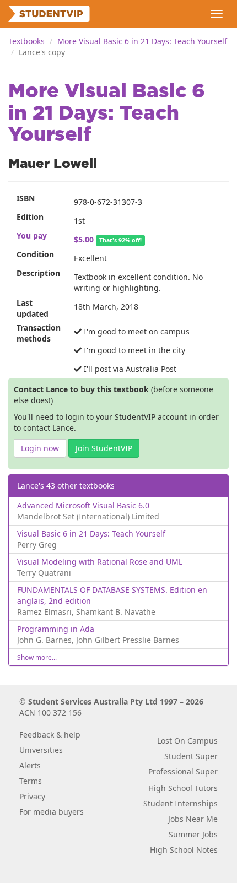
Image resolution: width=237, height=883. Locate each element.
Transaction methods (39, 333)
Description (38, 273)
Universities (41, 750)
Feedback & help (49, 734)
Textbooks (26, 41)
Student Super (191, 756)
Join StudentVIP (104, 448)
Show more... (37, 657)
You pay (32, 235)
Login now (40, 448)
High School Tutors (183, 788)
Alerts (30, 765)
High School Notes (184, 849)
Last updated (33, 308)
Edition (30, 217)
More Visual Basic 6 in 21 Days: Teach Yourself (142, 41)
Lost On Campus (187, 740)
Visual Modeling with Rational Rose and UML (99, 561)
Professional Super (183, 771)
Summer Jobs (193, 834)
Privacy (32, 796)
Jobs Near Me (193, 819)
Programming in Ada (55, 629)
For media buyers (51, 811)
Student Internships (180, 803)
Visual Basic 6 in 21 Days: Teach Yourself (91, 533)
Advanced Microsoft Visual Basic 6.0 (83, 505)
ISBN (26, 198)
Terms (30, 781)
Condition (35, 254)
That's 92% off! (120, 240)
